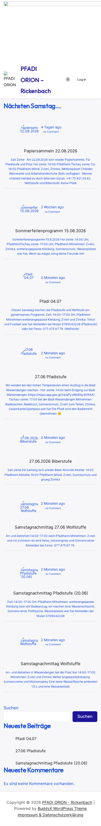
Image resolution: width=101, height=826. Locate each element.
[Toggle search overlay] (59, 79)
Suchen (11, 707)
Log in (81, 79)
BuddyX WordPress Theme (62, 808)
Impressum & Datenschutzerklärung (50, 814)
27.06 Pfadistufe (30, 750)
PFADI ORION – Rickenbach (36, 79)
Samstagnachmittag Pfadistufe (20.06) (51, 763)
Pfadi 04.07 (26, 738)
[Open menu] (92, 79)
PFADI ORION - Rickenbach (67, 802)
